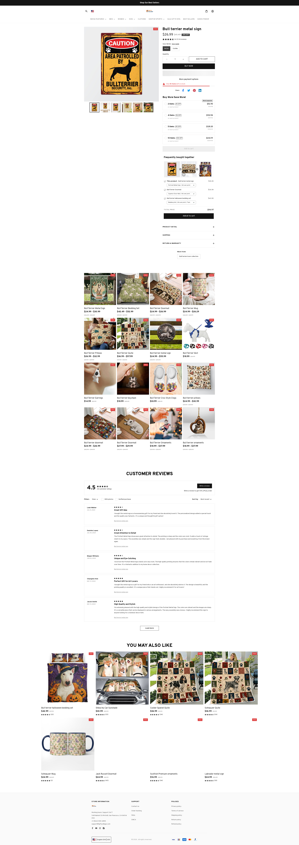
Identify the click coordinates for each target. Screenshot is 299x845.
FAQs (133, 815)
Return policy (176, 820)
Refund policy (176, 824)
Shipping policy (176, 815)
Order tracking (136, 811)
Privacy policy (176, 806)
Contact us (135, 806)
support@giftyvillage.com (101, 824)
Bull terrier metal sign (121, 521)
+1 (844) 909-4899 (99, 821)
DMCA (133, 820)
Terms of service (177, 811)
